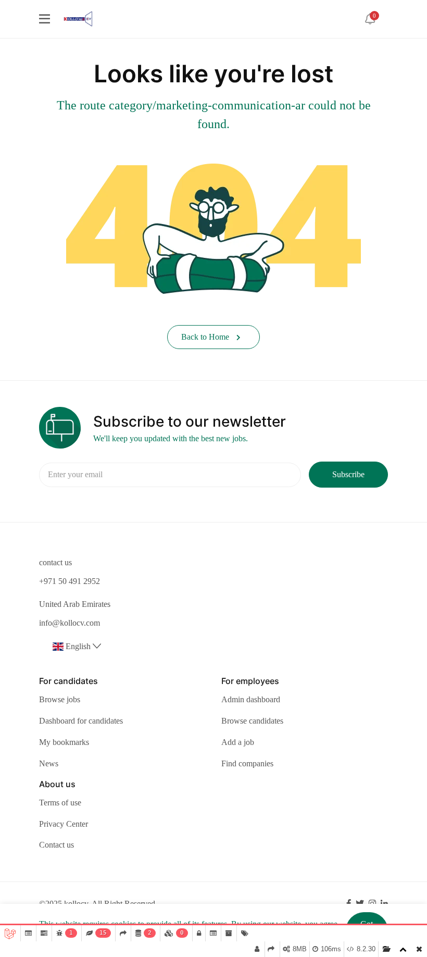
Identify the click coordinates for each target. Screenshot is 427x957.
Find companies (247, 763)
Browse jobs (59, 699)
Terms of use (60, 802)
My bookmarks (64, 742)
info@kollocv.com (69, 622)
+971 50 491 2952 (69, 581)
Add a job (237, 742)
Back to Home (206, 336)
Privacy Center (63, 823)
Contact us (56, 844)
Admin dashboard (250, 699)
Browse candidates (252, 720)
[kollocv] (78, 18)
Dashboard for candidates (81, 720)
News (48, 763)
